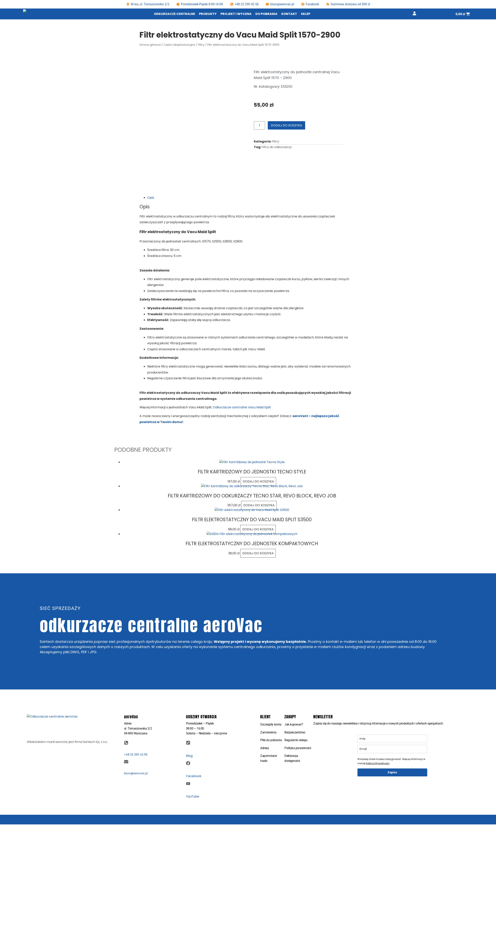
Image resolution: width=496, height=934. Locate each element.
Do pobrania (266, 14)
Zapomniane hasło (268, 758)
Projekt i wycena (235, 14)
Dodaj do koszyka (286, 125)
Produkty (208, 14)
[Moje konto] (414, 13)
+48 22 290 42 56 (247, 4)
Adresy (264, 748)
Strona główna (150, 45)
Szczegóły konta (270, 724)
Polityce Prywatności (377, 763)
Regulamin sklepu (295, 740)
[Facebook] (188, 763)
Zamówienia (268, 732)
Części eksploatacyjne (179, 45)
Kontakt (289, 14)
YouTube (192, 796)
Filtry (201, 45)
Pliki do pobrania (271, 740)
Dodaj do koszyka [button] (258, 481)
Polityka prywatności (297, 748)
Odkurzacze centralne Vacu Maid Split (242, 407)
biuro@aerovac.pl (282, 4)
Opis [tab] (150, 197)
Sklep (305, 14)
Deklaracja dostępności (292, 758)
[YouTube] (188, 783)
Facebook (193, 776)
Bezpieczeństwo (294, 732)
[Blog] (188, 743)
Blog (189, 756)
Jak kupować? (293, 724)
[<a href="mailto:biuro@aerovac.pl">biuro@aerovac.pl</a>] (126, 762)
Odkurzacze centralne (174, 14)
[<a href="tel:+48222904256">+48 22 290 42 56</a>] (126, 743)
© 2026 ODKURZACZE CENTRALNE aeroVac (248, 819)
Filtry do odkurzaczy (276, 147)
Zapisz (392, 772)
